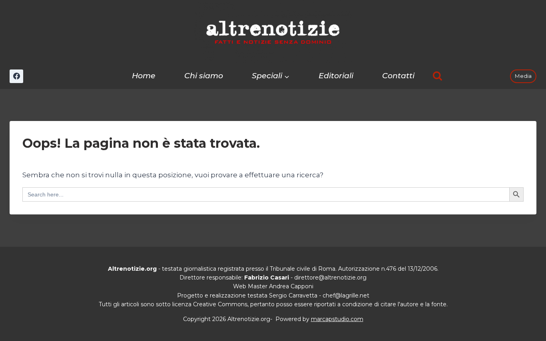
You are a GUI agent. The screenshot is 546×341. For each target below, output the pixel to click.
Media (523, 76)
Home (143, 75)
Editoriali (336, 75)
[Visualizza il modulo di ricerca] (437, 76)
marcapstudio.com (337, 319)
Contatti (398, 75)
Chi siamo (203, 75)
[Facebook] (16, 76)
